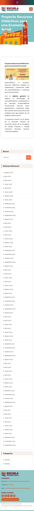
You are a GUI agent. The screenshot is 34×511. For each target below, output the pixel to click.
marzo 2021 (8, 426)
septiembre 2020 (10, 445)
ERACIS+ (7, 460)
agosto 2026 (9, 172)
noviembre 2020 (10, 441)
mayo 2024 (8, 278)
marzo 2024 (8, 285)
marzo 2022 (8, 379)
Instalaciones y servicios (10, 499)
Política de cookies (27, 505)
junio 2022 (8, 367)
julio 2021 (8, 410)
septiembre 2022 (10, 355)
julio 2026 (8, 176)
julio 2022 (8, 363)
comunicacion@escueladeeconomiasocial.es (18, 488)
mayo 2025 (8, 231)
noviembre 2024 (10, 254)
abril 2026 (8, 188)
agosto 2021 (9, 406)
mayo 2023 (8, 324)
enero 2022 (8, 387)
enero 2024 (8, 293)
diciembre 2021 (9, 390)
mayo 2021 (8, 418)
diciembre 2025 (10, 204)
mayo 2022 (8, 371)
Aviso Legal (4, 505)
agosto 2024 (9, 266)
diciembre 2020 (10, 437)
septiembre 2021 (10, 402)
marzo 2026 (8, 192)
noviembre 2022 (10, 348)
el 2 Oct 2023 (10, 48)
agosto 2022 (9, 359)
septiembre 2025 (10, 215)
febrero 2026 (9, 196)
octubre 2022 (9, 352)
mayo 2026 (8, 184)
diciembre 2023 (10, 297)
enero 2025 (8, 246)
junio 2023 (8, 320)
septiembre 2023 (10, 309)
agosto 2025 (9, 219)
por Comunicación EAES (12, 51)
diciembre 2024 (10, 250)
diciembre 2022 (10, 344)
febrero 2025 (9, 242)
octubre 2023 (9, 305)
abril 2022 (8, 375)
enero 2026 (8, 200)
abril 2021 (8, 422)
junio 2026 (8, 180)
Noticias (12, 33)
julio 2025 (8, 223)
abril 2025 (8, 235)
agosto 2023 (9, 313)
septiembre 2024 (10, 262)
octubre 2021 (9, 398)
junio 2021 (8, 414)
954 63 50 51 (10, 484)
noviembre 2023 (10, 301)
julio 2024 (8, 270)
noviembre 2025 (10, 207)
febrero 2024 (9, 289)
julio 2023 (8, 316)
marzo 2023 (8, 332)
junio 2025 (8, 227)
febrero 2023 (9, 336)
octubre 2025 (9, 211)
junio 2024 (8, 274)
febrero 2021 (9, 429)
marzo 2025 (8, 239)
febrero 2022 (9, 383)
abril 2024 (8, 281)
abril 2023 (8, 328)
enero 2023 (8, 340)
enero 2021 (8, 433)
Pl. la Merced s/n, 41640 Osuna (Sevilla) (18, 481)
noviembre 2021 (10, 394)
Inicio (5, 33)
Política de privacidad (14, 505)
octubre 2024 (9, 258)
